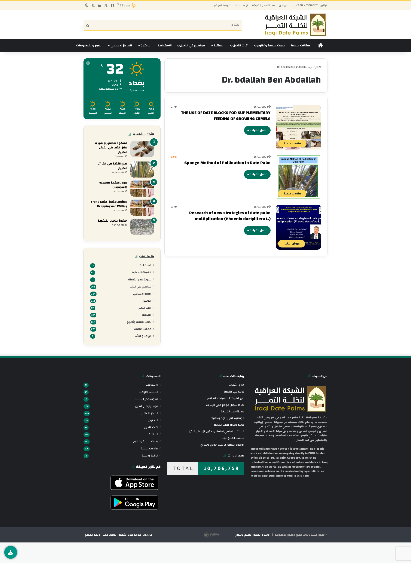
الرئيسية (313, 67)
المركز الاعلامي (121, 45)
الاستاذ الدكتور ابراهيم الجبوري (252, 534)
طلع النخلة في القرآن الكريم (112, 166)
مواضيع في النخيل (192, 45)
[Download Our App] (135, 490)
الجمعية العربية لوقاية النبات (227, 418)
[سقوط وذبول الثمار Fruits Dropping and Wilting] (142, 208)
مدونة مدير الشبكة (263, 5)
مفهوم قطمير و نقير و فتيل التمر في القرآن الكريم (111, 147)
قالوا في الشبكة (233, 391)
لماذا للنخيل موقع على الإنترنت (225, 404)
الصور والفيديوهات (89, 45)
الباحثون (145, 45)
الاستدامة (165, 45)
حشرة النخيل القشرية (112, 221)
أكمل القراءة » (257, 130)
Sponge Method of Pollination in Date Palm (227, 163)
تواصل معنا (241, 5)
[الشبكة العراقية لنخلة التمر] (295, 24)
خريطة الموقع (222, 5)
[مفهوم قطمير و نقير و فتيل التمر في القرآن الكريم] (142, 149)
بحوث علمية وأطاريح (271, 45)
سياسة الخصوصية (233, 438)
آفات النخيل (240, 45)
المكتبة (218, 45)
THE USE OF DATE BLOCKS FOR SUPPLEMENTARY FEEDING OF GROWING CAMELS (226, 116)
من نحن (283, 5)
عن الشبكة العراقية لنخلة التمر (225, 398)
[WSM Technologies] (219, 534)
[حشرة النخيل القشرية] (142, 227)
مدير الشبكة (236, 385)
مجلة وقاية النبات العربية (229, 424)
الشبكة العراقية (141, 272)
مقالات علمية (300, 45)
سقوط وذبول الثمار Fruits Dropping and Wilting (109, 204)
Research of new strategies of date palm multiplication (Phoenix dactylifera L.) (230, 216)
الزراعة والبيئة (143, 336)
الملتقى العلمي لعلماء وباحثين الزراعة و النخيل (216, 431)
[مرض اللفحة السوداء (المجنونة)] (142, 189)
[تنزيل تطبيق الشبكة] (10, 552)
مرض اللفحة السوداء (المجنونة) (112, 185)
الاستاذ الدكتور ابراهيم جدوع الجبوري (222, 444)
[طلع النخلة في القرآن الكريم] (142, 169)
